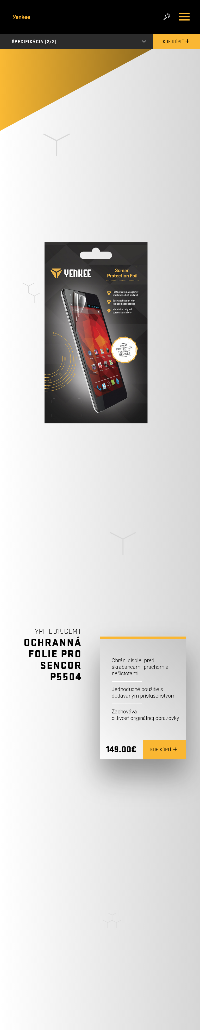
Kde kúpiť (173, 42)
